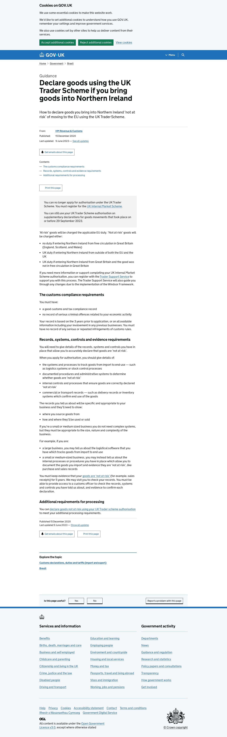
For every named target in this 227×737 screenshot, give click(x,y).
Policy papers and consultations (161, 666)
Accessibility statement (89, 708)
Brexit (70, 63)
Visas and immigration (104, 680)
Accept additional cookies (57, 42)
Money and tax (99, 666)
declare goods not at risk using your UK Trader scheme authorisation (93, 509)
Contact (112, 708)
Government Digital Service (100, 712)
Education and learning (104, 638)
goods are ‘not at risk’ (96, 476)
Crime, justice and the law (55, 673)
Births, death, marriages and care (60, 645)
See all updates (81, 141)
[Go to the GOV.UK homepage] (51, 55)
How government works (156, 680)
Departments (149, 638)
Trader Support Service (114, 276)
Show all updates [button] (80, 525)
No (98, 600)
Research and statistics (156, 659)
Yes (79, 600)
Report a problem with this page (164, 600)
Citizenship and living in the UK (58, 666)
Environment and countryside (108, 652)
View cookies (124, 42)
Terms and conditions (133, 708)
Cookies (66, 708)
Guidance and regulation (156, 652)
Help (42, 708)
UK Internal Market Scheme (104, 206)
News (145, 645)
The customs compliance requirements (63, 166)
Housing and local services (107, 659)
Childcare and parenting (54, 659)
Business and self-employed (57, 652)
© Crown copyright (176, 727)
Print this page (53, 187)
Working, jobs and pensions (107, 687)
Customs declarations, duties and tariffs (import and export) (72, 562)
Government (56, 63)
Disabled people (49, 680)
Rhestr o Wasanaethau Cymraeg (59, 712)
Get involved (149, 687)
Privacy (53, 708)
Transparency (150, 673)
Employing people (101, 645)
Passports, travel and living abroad (112, 673)
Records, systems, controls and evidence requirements (72, 170)
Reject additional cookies (96, 42)
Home (42, 63)
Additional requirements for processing (64, 175)
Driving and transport (52, 687)
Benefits (44, 638)
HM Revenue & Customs (68, 131)
